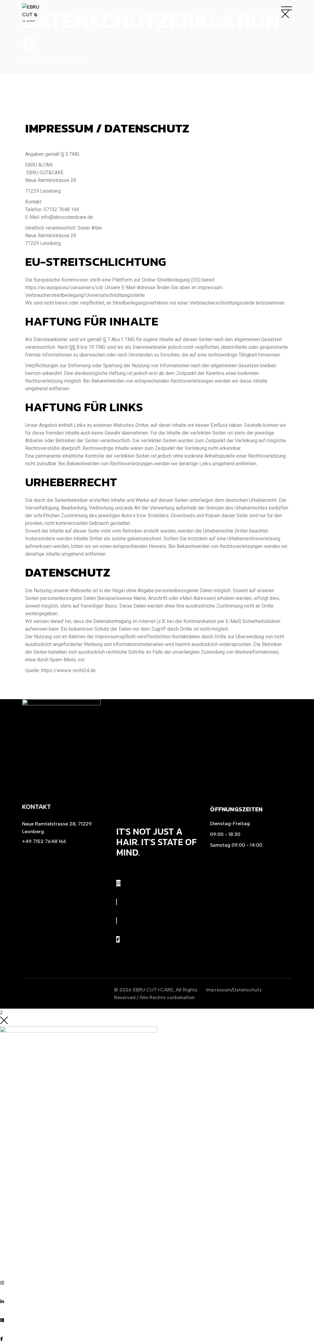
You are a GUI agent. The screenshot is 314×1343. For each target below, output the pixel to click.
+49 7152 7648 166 (44, 841)
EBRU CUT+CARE (153, 990)
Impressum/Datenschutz (234, 990)
